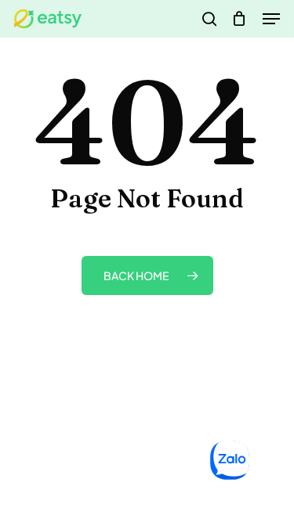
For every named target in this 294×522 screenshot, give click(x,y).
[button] (271, 19)
